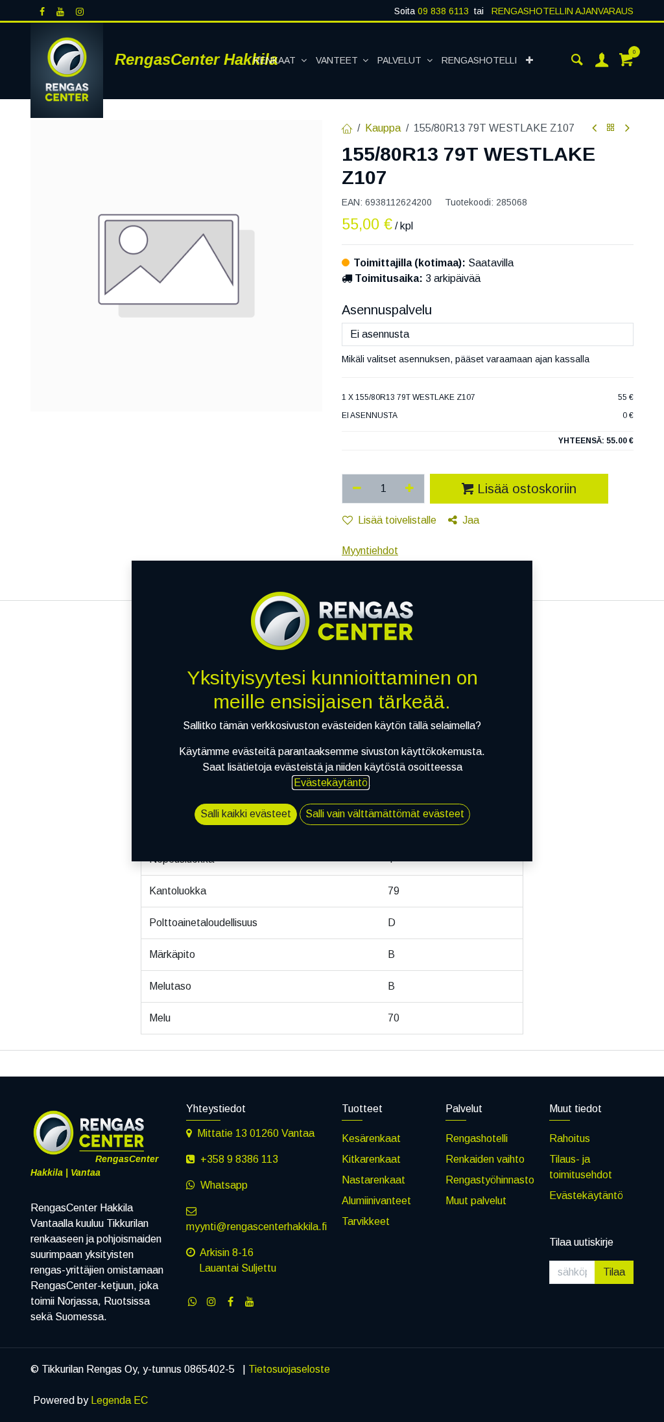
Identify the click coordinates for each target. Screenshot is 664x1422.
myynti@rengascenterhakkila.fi (256, 1226)
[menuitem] (280, 61)
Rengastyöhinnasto (489, 1179)
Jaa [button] (470, 520)
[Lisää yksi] (410, 488)
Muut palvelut (475, 1200)
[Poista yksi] (357, 488)
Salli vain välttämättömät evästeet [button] (384, 813)
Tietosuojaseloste (289, 1369)
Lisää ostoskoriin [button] (526, 489)
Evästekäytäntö (586, 1195)
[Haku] (577, 60)
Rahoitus (569, 1138)
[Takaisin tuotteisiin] (611, 128)
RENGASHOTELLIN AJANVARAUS (561, 11)
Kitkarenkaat (371, 1159)
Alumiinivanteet (376, 1200)
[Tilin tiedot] (602, 60)
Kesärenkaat (371, 1138)
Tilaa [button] (614, 1271)
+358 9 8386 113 (239, 1159)
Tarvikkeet (366, 1221)
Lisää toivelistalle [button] (397, 520)
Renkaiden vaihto (485, 1159)
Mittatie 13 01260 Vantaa (255, 1133)
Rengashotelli (476, 1138)
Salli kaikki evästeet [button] (245, 813)
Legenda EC (119, 1400)
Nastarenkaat (373, 1179)
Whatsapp (224, 1185)
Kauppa (383, 128)
